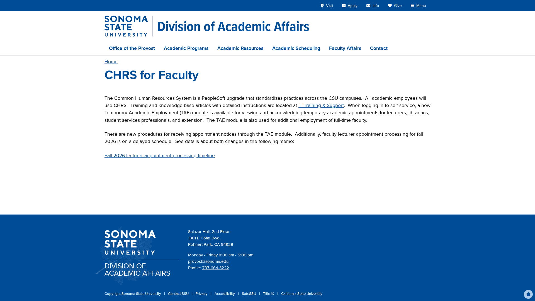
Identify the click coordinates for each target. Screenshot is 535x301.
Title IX (269, 293)
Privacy (202, 293)
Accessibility (225, 293)
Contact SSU (178, 293)
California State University (301, 293)
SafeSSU (249, 293)
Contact (379, 48)
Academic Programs (186, 48)
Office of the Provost (132, 48)
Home (111, 61)
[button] (528, 294)
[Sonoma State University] (128, 26)
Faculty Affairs (345, 48)
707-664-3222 (215, 268)
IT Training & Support (321, 105)
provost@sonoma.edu (208, 261)
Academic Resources (240, 48)
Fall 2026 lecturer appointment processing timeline (159, 155)
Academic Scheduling (296, 48)
